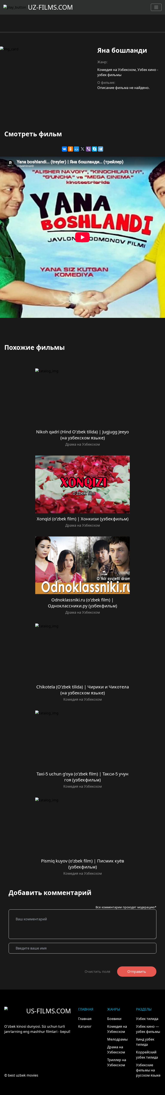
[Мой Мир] (76, 149)
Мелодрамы (117, 1039)
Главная (85, 1018)
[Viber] (88, 149)
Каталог (85, 1026)
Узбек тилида (147, 1018)
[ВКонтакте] (64, 149)
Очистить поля (97, 971)
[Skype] (94, 149)
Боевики (114, 1018)
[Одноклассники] (70, 149)
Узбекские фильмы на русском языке (148, 1070)
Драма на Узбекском (82, 444)
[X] (82, 149)
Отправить (136, 971)
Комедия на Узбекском (116, 69)
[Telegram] (100, 149)
